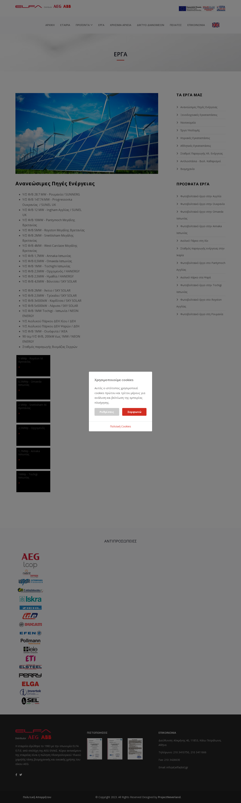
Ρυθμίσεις (107, 412)
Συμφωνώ (134, 412)
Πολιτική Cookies (120, 426)
